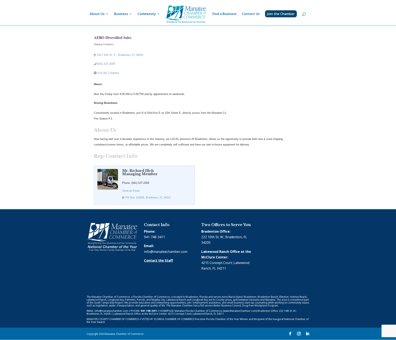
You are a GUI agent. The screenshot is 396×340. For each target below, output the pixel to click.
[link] (186, 14)
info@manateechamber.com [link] (165, 251)
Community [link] (147, 14)
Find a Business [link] (224, 14)
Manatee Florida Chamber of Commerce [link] (198, 311)
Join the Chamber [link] (281, 14)
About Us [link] (97, 14)
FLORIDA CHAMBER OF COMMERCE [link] (174, 319)
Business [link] (121, 14)
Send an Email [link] (131, 190)
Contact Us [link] (251, 14)
